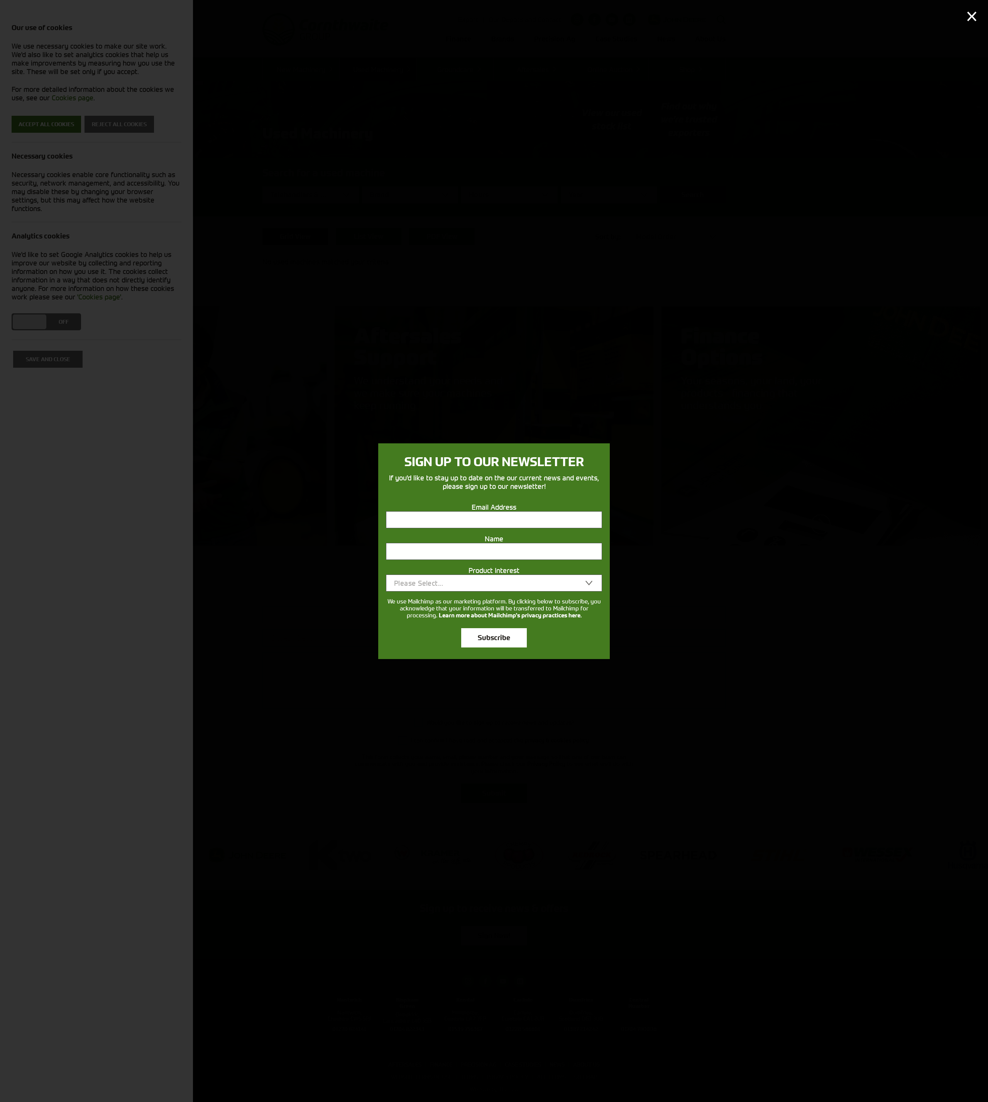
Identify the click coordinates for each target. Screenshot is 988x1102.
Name (494, 538)
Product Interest (494, 570)
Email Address (494, 507)
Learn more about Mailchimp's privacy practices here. (510, 615)
